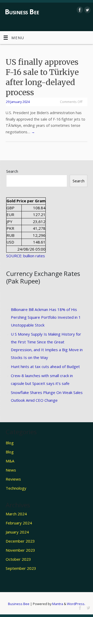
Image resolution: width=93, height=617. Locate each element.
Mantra (57, 603)
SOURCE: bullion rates (25, 255)
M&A (10, 460)
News (11, 470)
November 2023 (20, 550)
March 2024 (16, 513)
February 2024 (19, 522)
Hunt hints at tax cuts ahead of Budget (45, 366)
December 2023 (20, 541)
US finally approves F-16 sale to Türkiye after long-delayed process (42, 77)
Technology (16, 488)
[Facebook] (79, 9)
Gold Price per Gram (25, 200)
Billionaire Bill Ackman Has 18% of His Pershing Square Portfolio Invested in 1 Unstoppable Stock (46, 317)
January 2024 (17, 532)
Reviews (13, 479)
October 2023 (18, 559)
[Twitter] (86, 9)
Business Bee (22, 12)
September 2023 (21, 568)
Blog (10, 442)
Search (12, 171)
